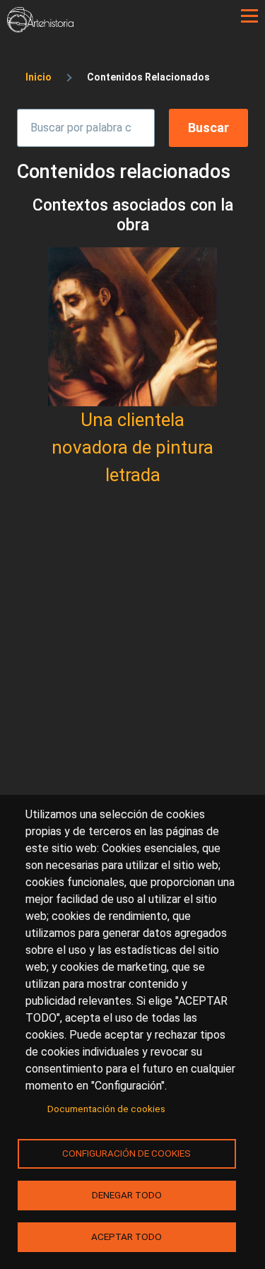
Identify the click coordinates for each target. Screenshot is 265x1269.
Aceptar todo (126, 1236)
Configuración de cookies (126, 1153)
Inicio (38, 77)
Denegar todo (127, 1194)
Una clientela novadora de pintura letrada (132, 447)
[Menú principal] (249, 16)
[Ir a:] (132, 326)
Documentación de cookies (106, 1108)
